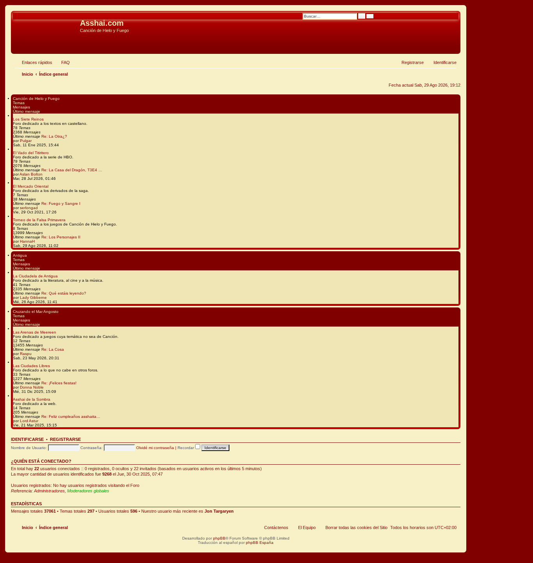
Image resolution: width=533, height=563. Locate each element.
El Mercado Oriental (30, 186)
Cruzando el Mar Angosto (36, 311)
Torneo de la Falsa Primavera (39, 220)
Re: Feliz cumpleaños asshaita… (70, 416)
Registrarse (65, 439)
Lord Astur (29, 421)
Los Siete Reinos (28, 119)
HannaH (27, 241)
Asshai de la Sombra (31, 399)
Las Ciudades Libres (31, 366)
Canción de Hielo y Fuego (36, 98)
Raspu (26, 354)
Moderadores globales (88, 490)
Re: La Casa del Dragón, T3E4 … (71, 170)
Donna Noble (32, 387)
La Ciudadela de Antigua (35, 276)
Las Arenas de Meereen (34, 332)
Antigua (20, 255)
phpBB (219, 538)
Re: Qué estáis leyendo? (63, 293)
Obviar (19, 42)
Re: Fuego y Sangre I (60, 203)
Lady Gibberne (33, 297)
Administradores (49, 490)
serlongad (29, 208)
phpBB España (260, 542)
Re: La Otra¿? (54, 136)
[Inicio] (46, 25)
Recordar (186, 448)
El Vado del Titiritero (31, 153)
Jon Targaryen (219, 511)
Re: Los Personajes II (60, 237)
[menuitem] (62, 62)
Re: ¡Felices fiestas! (58, 383)
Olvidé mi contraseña (155, 448)
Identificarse (27, 439)
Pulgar (26, 141)
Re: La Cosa (52, 349)
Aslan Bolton (31, 174)
